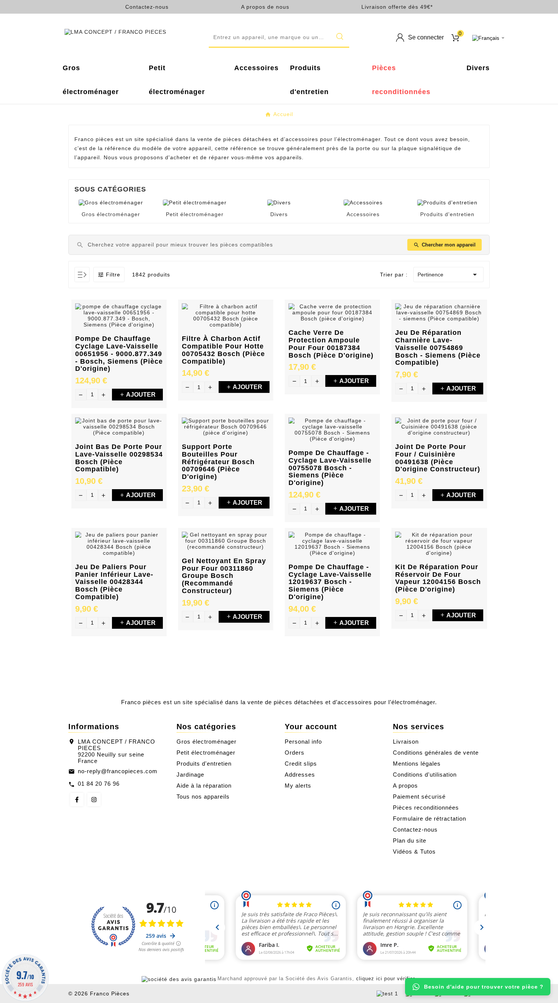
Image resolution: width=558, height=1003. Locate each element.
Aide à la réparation (204, 785)
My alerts (298, 785)
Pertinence (448, 274)
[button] (279, 37)
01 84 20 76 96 (99, 783)
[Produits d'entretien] (447, 202)
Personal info (303, 741)
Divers (279, 214)
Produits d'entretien (447, 214)
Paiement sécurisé (419, 796)
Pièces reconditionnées (426, 807)
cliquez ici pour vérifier (385, 978)
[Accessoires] (363, 202)
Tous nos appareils (203, 796)
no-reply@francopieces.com (118, 771)
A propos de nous (265, 7)
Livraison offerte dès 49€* (397, 7)
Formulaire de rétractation (429, 818)
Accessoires (363, 214)
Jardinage (190, 774)
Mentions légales (417, 763)
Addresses (300, 774)
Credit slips (301, 763)
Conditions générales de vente (436, 752)
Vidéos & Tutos (414, 851)
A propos (405, 785)
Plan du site (409, 840)
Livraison (406, 741)
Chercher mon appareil (444, 245)
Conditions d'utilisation (425, 774)
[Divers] (279, 202)
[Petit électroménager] (195, 202)
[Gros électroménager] (111, 202)
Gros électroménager (111, 214)
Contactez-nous (147, 7)
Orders (294, 752)
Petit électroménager (195, 214)
